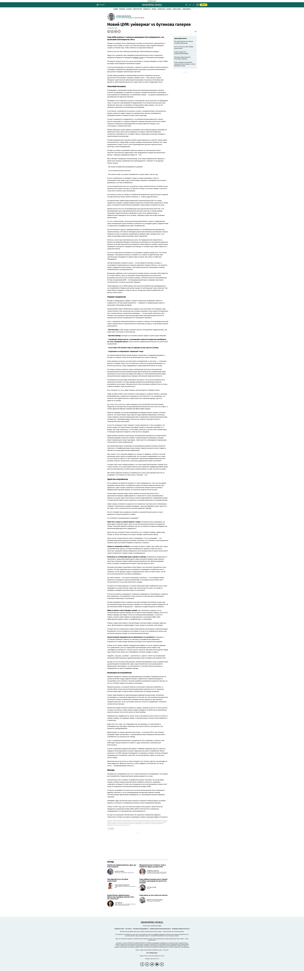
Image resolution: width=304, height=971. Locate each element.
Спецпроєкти (161, 9)
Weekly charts (177, 9)
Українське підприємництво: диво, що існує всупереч (121, 866)
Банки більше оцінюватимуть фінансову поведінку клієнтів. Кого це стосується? (120, 897)
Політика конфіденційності (141, 928)
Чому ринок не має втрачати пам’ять (153, 895)
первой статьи (138, 57)
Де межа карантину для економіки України (182, 58)
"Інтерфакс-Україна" (158, 934)
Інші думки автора (180, 38)
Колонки (129, 9)
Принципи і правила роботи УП (181, 928)
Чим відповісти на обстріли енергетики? (117, 880)
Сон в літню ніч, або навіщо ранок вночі (183, 47)
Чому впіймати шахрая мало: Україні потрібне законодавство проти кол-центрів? (153, 881)
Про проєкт (128, 928)
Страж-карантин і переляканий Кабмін (181, 53)
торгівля (110, 828)
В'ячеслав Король (123, 16)
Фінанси (154, 9)
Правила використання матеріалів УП (160, 928)
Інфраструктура (137, 9)
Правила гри (146, 9)
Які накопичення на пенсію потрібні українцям (183, 42)
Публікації (122, 9)
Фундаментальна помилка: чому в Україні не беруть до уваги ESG (152, 866)
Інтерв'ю (169, 9)
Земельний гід (186, 9)
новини (115, 9)
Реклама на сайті (119, 928)
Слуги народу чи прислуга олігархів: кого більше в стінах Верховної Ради (184, 64)
